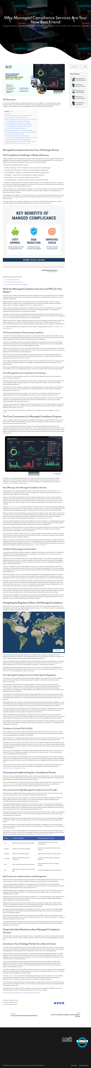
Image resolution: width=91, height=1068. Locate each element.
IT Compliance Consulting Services (43, 834)
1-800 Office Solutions (40, 1065)
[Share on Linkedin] (60, 1003)
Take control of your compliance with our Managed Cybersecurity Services (21, 993)
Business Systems (11, 976)
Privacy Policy (74, 1065)
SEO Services (35, 1046)
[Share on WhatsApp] (63, 1003)
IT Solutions (35, 1043)
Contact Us (20, 1043)
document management (15, 507)
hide (11, 111)
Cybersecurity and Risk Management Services (14, 768)
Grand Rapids (54, 976)
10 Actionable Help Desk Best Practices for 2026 (81, 92)
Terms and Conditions (83, 1065)
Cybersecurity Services (37, 1040)
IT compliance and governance (12, 279)
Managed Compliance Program (11, 1000)
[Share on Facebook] (55, 1003)
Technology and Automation (10, 1004)
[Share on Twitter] (58, 1003)
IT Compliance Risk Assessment (43, 518)
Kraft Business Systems (9, 784)
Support (19, 1046)
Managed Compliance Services (11, 1002)
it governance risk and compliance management (16, 284)
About (19, 1040)
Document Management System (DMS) (37, 1053)
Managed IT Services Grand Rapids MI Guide (80, 98)
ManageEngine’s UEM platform (20, 584)
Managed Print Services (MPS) (37, 1049)
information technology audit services (14, 282)
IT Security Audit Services (39, 545)
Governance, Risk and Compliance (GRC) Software (15, 483)
